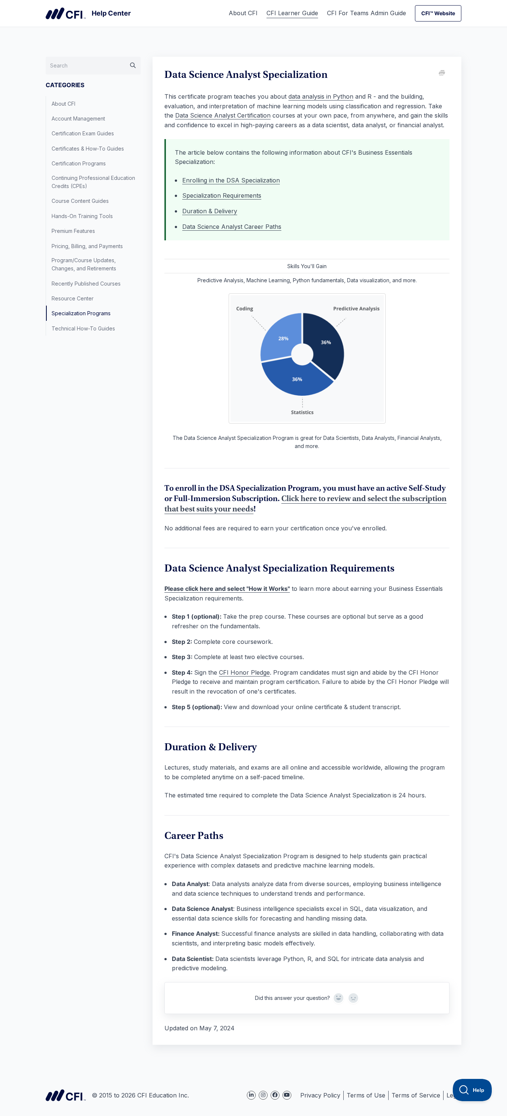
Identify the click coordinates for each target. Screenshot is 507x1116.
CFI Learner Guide (292, 13)
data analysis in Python (320, 96)
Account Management (78, 118)
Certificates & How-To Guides (88, 148)
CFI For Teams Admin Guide (366, 13)
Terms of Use (366, 1095)
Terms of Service (416, 1095)
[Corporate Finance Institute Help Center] (88, 13)
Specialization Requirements (221, 195)
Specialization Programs (81, 313)
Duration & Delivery (209, 211)
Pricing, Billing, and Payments (87, 246)
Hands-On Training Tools (82, 216)
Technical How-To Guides (83, 328)
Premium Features (73, 231)
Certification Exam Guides (83, 133)
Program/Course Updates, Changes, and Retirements (84, 264)
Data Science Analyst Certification (223, 115)
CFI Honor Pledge (244, 672)
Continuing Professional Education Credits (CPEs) (93, 182)
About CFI (243, 13)
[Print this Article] (441, 73)
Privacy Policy (320, 1095)
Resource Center (73, 298)
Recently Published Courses (86, 283)
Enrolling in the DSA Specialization (231, 180)
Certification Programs (79, 163)
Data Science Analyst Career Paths (231, 226)
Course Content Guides (80, 201)
